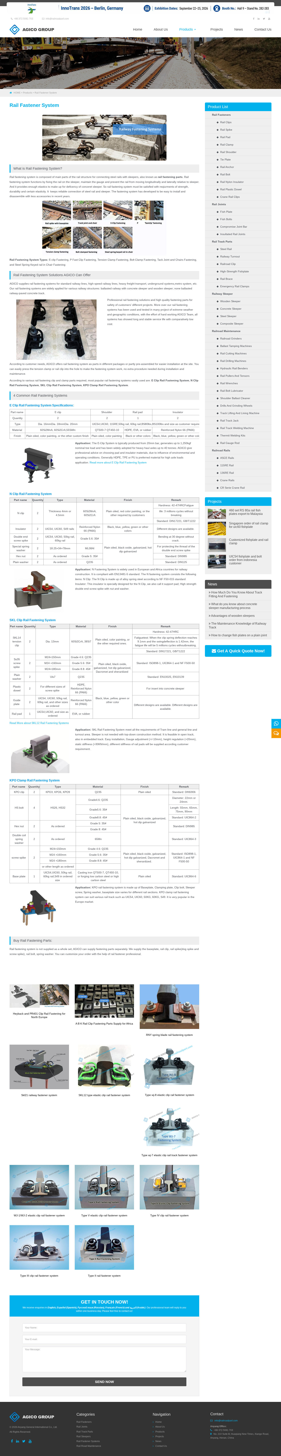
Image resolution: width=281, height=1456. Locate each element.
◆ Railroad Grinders (229, 338)
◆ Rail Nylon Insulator (230, 181)
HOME (17, 92)
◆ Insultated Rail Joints (231, 234)
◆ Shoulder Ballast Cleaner (233, 398)
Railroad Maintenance (226, 331)
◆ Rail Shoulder (226, 152)
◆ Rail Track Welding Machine (235, 428)
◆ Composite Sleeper (230, 323)
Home (137, 29)
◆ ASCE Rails (225, 457)
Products (186, 29)
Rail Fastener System (46, 92)
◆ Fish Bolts (224, 219)
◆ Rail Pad (223, 137)
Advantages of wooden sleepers (232, 615)
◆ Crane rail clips (228, 196)
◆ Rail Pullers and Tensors (233, 375)
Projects (216, 29)
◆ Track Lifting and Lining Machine (238, 413)
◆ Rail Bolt (223, 174)
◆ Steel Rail (224, 249)
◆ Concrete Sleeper (229, 308)
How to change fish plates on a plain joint (238, 635)
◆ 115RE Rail (225, 465)
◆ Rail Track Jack (228, 420)
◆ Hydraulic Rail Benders (232, 368)
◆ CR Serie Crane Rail (231, 487)
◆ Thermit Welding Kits (231, 435)
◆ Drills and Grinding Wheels (234, 405)
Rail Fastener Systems (88, 1441)
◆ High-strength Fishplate (233, 271)
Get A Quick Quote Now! (240, 651)
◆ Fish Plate (224, 211)
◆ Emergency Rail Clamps (233, 286)
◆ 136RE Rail (225, 472)
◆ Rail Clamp (225, 144)
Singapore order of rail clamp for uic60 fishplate (248, 525)
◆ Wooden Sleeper (228, 301)
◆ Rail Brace (225, 278)
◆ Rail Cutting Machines (232, 353)
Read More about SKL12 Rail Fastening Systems (39, 722)
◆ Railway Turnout (228, 256)
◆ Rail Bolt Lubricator (230, 390)
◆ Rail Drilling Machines (231, 360)
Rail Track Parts (222, 241)
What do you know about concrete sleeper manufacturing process (233, 606)
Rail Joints (219, 204)
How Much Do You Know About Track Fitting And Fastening (235, 594)
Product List (218, 107)
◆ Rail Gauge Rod (228, 442)
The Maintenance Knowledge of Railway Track (237, 625)
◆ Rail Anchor (225, 166)
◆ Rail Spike (224, 129)
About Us (161, 29)
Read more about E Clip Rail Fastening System (118, 462)
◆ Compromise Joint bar (232, 226)
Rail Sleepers (83, 1436)
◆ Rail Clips (224, 122)
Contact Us (262, 29)
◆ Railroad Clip (226, 263)
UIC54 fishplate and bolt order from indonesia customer (245, 560)
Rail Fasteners (221, 114)
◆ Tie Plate (224, 159)
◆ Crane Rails (225, 480)
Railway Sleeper (222, 293)
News (238, 29)
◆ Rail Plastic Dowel (229, 189)
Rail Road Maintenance (88, 1446)
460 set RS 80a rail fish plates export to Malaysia (246, 512)
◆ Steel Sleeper (226, 316)
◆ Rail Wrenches (227, 383)
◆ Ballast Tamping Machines (234, 346)
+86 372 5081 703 (23, 18)
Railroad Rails (221, 450)
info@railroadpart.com (57, 18)
